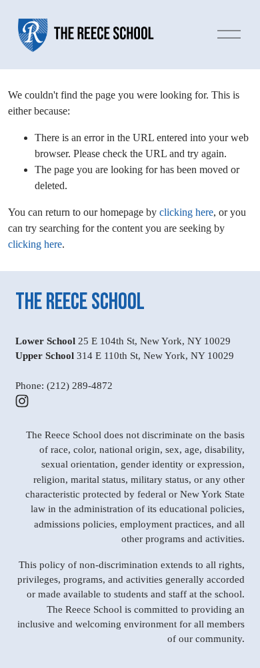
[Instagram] (22, 401)
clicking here (186, 212)
